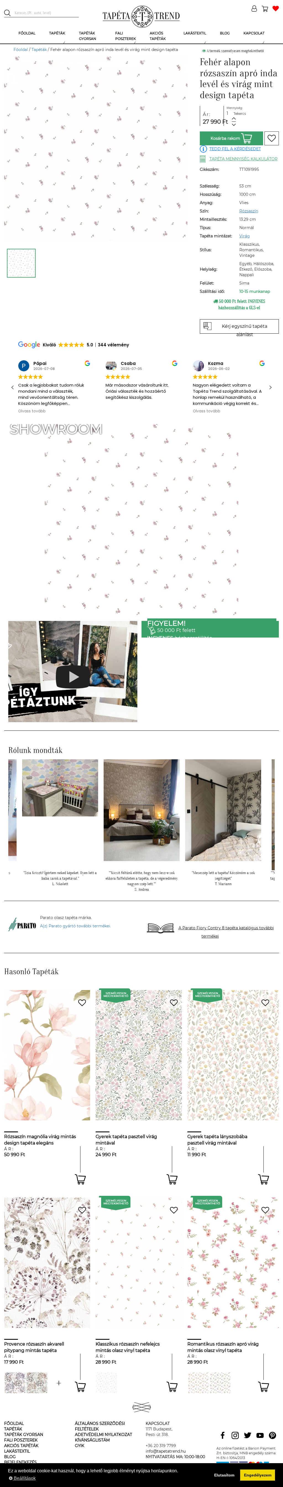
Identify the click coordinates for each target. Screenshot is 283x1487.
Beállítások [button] (24, 1478)
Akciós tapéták (21, 1445)
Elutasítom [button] (224, 1475)
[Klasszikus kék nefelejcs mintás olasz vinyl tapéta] (106, 1382)
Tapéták (39, 49)
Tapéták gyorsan (23, 1434)
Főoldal (21, 49)
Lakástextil (17, 1451)
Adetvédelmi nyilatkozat (103, 1434)
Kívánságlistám (92, 1440)
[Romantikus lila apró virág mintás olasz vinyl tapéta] (220, 1382)
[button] (270, 387)
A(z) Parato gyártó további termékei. (75, 925)
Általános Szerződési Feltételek (100, 1426)
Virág (244, 236)
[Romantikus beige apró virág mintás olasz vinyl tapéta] (198, 1382)
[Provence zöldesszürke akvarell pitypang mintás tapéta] (58, 1382)
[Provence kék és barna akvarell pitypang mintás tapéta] (37, 1382)
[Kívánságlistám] (275, 9)
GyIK (79, 1445)
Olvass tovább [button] (31, 411)
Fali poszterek (21, 1440)
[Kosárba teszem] (80, 1179)
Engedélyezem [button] (257, 1475)
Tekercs (240, 113)
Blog (10, 1456)
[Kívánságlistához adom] (271, 138)
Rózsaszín (248, 211)
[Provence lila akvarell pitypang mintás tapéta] (15, 1382)
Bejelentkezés (20, 1462)
